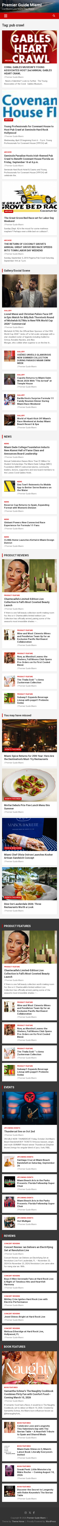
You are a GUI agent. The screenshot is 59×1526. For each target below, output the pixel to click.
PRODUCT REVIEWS (16, 555)
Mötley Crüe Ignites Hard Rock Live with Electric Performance (26, 1300)
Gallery (8, 311)
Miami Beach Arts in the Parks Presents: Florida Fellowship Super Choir (36, 1183)
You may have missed (17, 715)
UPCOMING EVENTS (12, 1128)
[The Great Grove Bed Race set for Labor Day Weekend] (29, 197)
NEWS (8, 436)
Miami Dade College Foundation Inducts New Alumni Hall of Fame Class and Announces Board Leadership (27, 450)
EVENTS (9, 1087)
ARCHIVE (8, 61)
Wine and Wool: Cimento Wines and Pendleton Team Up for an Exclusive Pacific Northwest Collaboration (33, 637)
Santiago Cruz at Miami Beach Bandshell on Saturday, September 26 (36, 1163)
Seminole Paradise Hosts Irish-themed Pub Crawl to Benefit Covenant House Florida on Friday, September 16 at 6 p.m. (29, 159)
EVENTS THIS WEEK (13, 749)
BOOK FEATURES (14, 1346)
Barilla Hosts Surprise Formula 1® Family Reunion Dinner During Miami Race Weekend (35, 401)
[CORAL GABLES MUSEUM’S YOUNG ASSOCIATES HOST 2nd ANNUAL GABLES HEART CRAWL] (29, 46)
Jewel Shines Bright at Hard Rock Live (24, 1316)
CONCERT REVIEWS (12, 1244)
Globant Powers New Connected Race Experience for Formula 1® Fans (24, 524)
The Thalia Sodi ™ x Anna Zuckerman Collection (30, 681)
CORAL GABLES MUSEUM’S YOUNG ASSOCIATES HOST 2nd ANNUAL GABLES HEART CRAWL (28, 70)
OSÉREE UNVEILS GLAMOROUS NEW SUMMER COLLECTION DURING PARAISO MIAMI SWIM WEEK (34, 358)
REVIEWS (10, 1236)
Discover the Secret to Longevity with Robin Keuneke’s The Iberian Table (35, 1492)
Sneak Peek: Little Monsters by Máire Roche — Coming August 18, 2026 (35, 1472)
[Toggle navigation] (5, 16)
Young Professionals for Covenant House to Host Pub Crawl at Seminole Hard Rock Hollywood (29, 129)
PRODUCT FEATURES (17, 926)
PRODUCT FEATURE (12, 595)
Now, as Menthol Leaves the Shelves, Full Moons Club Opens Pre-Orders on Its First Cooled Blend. (34, 660)
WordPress (51, 1521)
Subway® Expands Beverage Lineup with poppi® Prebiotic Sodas (33, 700)
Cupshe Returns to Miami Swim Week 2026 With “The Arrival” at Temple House (34, 380)
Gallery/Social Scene (17, 270)
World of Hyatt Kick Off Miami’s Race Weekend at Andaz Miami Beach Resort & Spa (34, 421)
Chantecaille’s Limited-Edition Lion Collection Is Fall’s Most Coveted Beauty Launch (27, 602)
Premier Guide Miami (22, 4)
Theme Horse (18, 1521)
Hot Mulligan (24, 1221)
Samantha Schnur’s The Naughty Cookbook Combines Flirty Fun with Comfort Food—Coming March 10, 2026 (28, 1394)
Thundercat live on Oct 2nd (19, 1131)
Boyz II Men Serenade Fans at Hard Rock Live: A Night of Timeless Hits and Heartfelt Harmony (29, 1281)
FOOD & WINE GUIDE (13, 848)
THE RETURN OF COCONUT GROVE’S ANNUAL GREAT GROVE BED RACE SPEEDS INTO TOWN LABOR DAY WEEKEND (28, 247)
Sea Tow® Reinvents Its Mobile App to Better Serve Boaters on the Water (34, 487)
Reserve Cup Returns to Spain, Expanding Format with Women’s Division (26, 506)
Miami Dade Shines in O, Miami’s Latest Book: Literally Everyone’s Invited (34, 1452)
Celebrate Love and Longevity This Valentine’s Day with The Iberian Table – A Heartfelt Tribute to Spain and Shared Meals (35, 1430)
